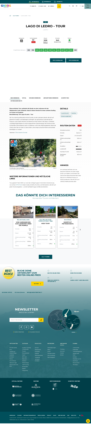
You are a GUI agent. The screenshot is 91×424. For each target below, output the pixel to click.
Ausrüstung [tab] (65, 98)
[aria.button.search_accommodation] (59, 6)
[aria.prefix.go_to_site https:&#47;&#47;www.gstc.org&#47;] (54, 386)
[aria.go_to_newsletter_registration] (41, 320)
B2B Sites (73, 415)
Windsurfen (25, 366)
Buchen (36, 283)
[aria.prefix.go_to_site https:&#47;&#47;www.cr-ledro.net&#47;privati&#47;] (17, 404)
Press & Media (41, 415)
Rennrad (24, 357)
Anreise (75, 357)
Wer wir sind (61, 415)
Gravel (23, 355)
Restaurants (38, 349)
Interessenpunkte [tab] (16, 101)
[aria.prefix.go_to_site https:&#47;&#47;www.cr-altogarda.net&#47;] (17, 386)
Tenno (11, 358)
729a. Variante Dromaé (21, 132)
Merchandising (51, 355)
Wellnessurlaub (39, 355)
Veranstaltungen (51, 347)
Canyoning (25, 370)
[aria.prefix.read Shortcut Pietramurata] (68, 227)
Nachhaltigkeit (51, 357)
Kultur (49, 351)
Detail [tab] (24, 98)
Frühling (62, 349)
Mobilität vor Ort (77, 358)
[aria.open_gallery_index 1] (33, 153)
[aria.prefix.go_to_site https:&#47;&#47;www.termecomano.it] (36, 395)
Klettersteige (25, 362)
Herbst (62, 353)
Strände (37, 353)
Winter (62, 355)
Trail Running (25, 364)
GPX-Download (74, 60)
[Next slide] (80, 229)
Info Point (75, 360)
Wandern (24, 358)
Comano (12, 357)
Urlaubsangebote (77, 351)
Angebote (59, 1)
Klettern (24, 360)
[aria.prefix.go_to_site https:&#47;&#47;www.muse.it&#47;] (73, 386)
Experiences (47, 1)
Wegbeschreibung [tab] (35, 98)
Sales (54, 415)
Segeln (24, 368)
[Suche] (69, 6)
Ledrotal (12, 355)
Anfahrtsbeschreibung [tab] (50, 98)
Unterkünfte (35, 1)
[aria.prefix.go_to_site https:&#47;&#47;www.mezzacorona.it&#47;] (36, 386)
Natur (48, 349)
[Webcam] (73, 6)
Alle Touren (45, 256)
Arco (11, 349)
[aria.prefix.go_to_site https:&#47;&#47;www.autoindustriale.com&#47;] (36, 404)
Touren (24, 351)
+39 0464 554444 (19, 292)
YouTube (32, 327)
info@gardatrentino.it (34, 292)
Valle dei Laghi (13, 362)
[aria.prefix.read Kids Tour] (45, 227)
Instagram (27, 327)
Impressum (12, 415)
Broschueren (76, 362)
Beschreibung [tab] (15, 98)
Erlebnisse (75, 349)
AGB (68, 415)
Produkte (37, 351)
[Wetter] (76, 6)
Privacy (49, 415)
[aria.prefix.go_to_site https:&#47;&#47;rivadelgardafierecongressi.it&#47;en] (17, 395)
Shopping (37, 357)
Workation (75, 364)
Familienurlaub (51, 353)
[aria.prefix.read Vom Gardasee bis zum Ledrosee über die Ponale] (23, 227)
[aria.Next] (52, 154)
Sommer (62, 351)
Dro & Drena (13, 360)
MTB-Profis (19, 185)
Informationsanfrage (30, 415)
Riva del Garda (13, 347)
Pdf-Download (58, 60)
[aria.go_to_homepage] (6, 6)
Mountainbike (25, 353)
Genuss (37, 347)
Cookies (19, 415)
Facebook (21, 327)
